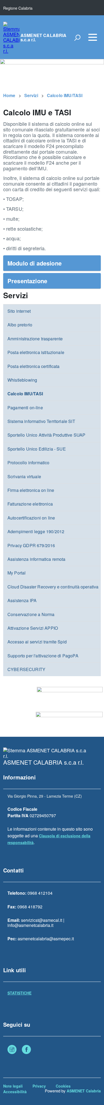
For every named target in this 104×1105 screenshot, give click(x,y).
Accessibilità (15, 1091)
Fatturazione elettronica (30, 504)
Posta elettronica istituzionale (35, 352)
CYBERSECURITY (26, 669)
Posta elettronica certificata (33, 366)
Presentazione (27, 281)
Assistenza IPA (22, 600)
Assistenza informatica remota (36, 559)
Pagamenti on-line (25, 407)
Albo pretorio (19, 325)
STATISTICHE (19, 993)
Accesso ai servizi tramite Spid (37, 642)
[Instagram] (12, 1050)
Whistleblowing (22, 380)
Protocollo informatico (28, 462)
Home (9, 95)
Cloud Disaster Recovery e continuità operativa (52, 587)
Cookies (63, 1086)
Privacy (39, 1086)
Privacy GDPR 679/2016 (31, 545)
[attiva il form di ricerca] (77, 37)
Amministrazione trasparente (35, 339)
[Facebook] (26, 1050)
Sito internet (19, 311)
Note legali (13, 1086)
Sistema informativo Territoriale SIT (41, 421)
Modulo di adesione (34, 263)
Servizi (31, 95)
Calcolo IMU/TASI (65, 95)
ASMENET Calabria (84, 1090)
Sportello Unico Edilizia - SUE (36, 449)
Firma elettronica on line (30, 490)
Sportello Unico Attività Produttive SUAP (46, 435)
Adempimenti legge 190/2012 (35, 531)
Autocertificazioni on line (31, 518)
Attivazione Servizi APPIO (32, 628)
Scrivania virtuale (24, 476)
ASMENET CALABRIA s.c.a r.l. (44, 37)
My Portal (16, 573)
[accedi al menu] (92, 37)
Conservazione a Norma (30, 614)
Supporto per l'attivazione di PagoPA (42, 656)
